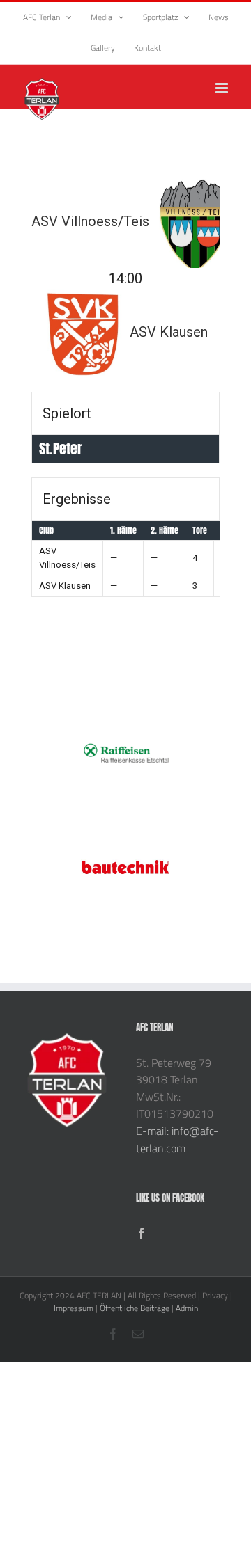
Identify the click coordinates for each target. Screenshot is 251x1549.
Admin (187, 1307)
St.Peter (60, 448)
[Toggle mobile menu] (222, 88)
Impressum (73, 1307)
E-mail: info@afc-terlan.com (177, 1139)
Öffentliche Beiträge (134, 1307)
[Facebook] (141, 1233)
